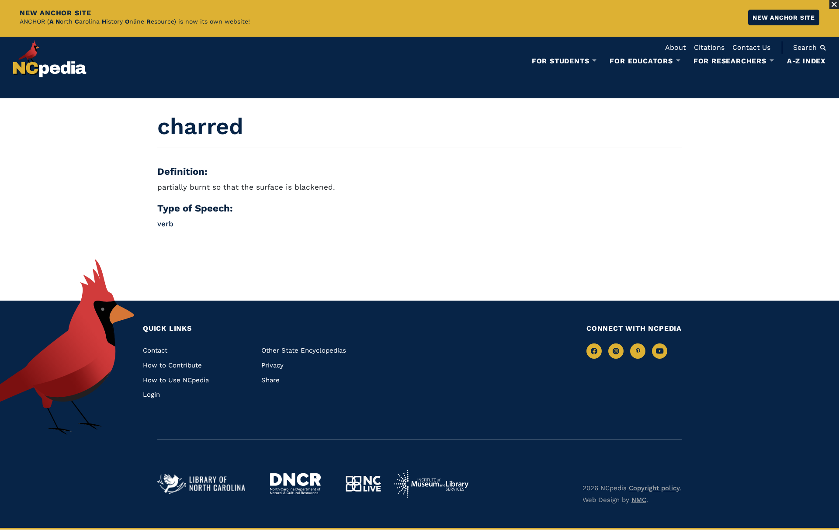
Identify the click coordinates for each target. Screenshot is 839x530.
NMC (638, 500)
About (675, 47)
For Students (560, 61)
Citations (709, 47)
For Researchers (729, 61)
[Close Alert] (834, 4)
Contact (155, 350)
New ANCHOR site (783, 17)
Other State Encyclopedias (303, 350)
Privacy (272, 365)
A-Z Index (806, 61)
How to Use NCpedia (176, 380)
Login (151, 394)
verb (165, 223)
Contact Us (751, 47)
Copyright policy (654, 488)
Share (270, 380)
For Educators (641, 61)
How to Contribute (172, 365)
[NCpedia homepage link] (50, 58)
